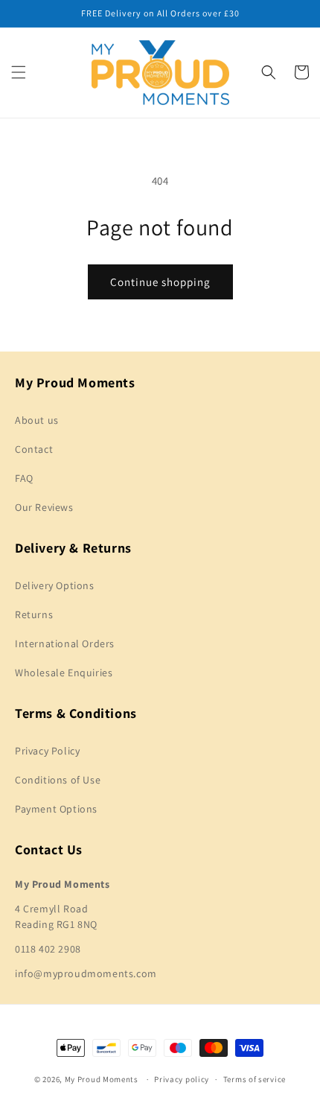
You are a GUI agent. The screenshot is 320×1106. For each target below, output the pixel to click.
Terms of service (254, 1079)
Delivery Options (55, 585)
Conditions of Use (57, 779)
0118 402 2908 (48, 949)
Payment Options (56, 809)
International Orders (65, 643)
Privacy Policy (47, 750)
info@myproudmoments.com (86, 973)
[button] (18, 72)
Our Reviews (44, 507)
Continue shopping (160, 282)
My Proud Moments (101, 1079)
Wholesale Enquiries (63, 672)
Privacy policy (181, 1079)
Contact (34, 449)
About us (37, 420)
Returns (34, 614)
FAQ (24, 478)
